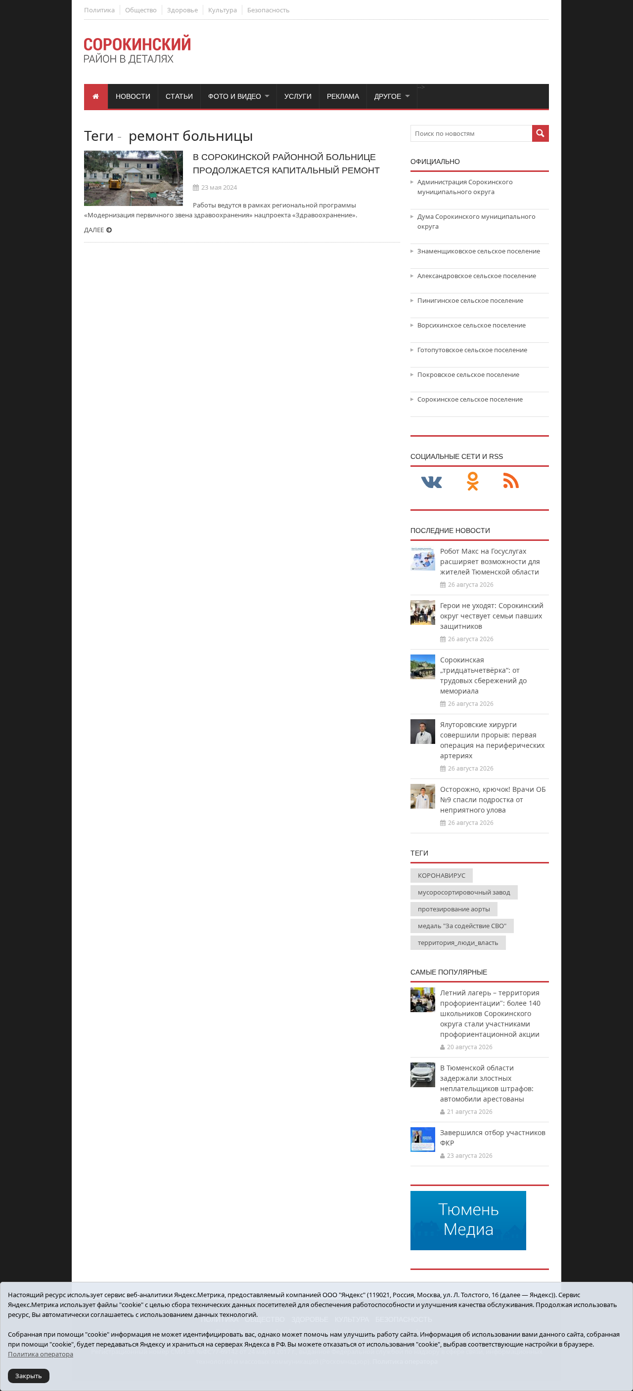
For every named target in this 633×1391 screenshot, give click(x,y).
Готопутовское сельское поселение (472, 349)
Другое (387, 96)
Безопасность (268, 9)
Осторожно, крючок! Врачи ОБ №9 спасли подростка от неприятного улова (493, 799)
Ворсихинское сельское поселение (471, 325)
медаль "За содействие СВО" (462, 925)
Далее (94, 229)
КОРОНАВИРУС (441, 875)
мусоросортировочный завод (464, 892)
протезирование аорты (454, 908)
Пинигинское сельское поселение (470, 300)
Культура (222, 9)
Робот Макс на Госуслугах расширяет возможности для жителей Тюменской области (490, 561)
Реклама (343, 96)
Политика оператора (40, 1354)
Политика (99, 9)
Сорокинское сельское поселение (470, 399)
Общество (141, 9)
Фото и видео (234, 96)
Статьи (179, 96)
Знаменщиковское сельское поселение (478, 250)
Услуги (298, 96)
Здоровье (182, 9)
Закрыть (28, 1375)
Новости (133, 96)
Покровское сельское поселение (468, 374)
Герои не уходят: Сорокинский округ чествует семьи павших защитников (491, 616)
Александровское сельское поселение (476, 275)
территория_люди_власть (458, 942)
